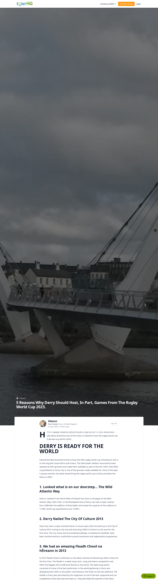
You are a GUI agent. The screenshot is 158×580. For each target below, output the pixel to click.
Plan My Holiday (126, 4)
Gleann (52, 421)
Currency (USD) (107, 4)
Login (138, 4)
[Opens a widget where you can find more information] (148, 576)
